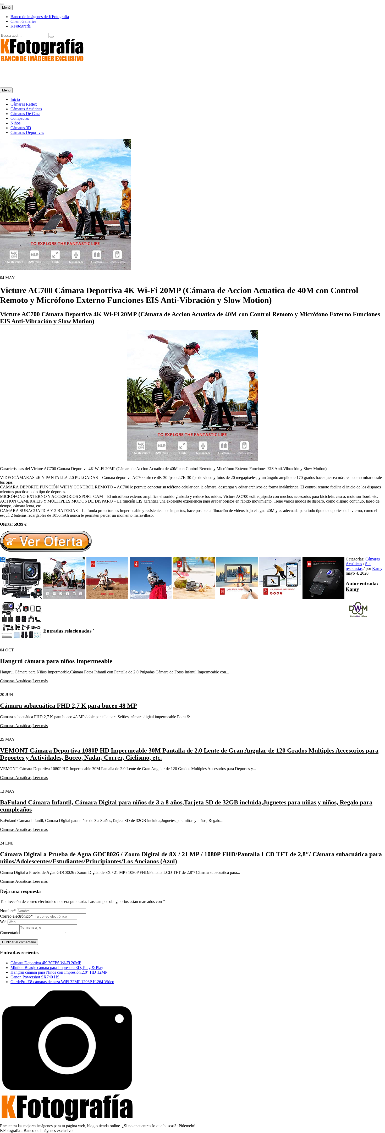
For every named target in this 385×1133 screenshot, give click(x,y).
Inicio (15, 99)
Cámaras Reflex (23, 104)
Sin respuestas (358, 566)
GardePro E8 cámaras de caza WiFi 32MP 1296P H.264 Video (62, 981)
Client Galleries (23, 21)
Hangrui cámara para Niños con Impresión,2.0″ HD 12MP (58, 972)
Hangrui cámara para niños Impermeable (56, 661)
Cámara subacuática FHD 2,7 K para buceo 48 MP (68, 705)
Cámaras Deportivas (27, 132)
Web (4, 921)
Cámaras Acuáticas (26, 109)
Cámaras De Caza (25, 113)
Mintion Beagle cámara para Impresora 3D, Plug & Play (56, 967)
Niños (15, 123)
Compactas (19, 118)
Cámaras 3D (20, 128)
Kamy (377, 568)
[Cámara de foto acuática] (192, 459)
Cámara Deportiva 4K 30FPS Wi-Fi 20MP (45, 963)
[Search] (52, 36)
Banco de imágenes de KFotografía (39, 16)
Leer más (40, 681)
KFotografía (20, 26)
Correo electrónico (16, 916)
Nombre (8, 910)
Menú (6, 7)
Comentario (9, 932)
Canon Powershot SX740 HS (34, 977)
